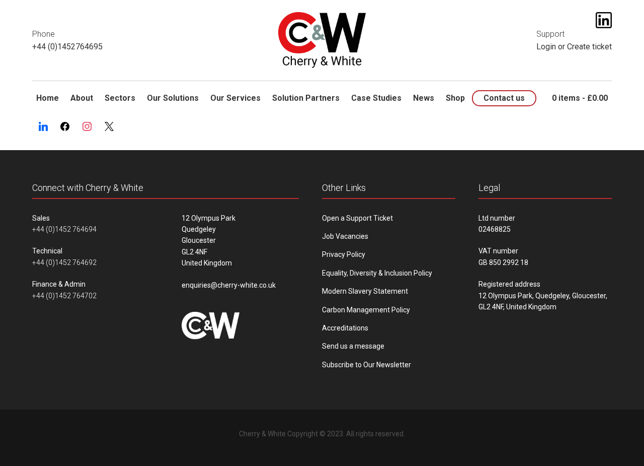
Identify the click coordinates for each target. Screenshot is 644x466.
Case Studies (376, 98)
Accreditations (345, 328)
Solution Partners (306, 98)
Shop (455, 98)
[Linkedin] (43, 127)
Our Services (235, 98)
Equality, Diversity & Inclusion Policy (377, 273)
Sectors (120, 98)
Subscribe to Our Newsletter (366, 365)
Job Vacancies (345, 236)
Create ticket (589, 46)
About (81, 98)
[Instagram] (87, 127)
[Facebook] (65, 127)
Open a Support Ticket (357, 218)
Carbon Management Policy (366, 310)
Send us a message (353, 346)
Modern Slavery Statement (365, 291)
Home (47, 98)
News (423, 98)
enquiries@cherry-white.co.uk (229, 285)
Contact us (504, 98)
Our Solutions (173, 98)
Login (546, 46)
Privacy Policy (343, 254)
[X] (109, 127)
